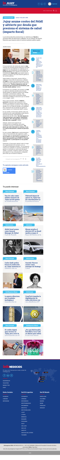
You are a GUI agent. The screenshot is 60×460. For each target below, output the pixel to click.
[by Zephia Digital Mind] (30, 453)
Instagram (6, 401)
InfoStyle (24, 407)
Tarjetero (6, 383)
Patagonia (24, 421)
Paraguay (42, 405)
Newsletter (6, 385)
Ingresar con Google (7, 171)
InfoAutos (29, 225)
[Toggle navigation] (56, 11)
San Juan (23, 425)
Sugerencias (6, 380)
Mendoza (23, 416)
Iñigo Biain (34, 447)
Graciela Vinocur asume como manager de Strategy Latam (39, 123)
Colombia (42, 398)
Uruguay (42, 407)
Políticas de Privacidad (40, 445)
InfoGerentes (9, 225)
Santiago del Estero (27, 432)
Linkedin (5, 398)
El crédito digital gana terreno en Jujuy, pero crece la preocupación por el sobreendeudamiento (39, 162)
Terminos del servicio (47, 448)
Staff (4, 387)
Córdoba (23, 398)
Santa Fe (23, 430)
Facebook (5, 396)
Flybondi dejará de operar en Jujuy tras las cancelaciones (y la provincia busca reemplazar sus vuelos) (39, 76)
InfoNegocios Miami (11, 292)
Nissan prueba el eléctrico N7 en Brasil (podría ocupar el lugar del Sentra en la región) (38, 99)
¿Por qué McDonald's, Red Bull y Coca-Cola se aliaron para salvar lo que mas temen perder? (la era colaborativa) (39, 175)
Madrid (42, 401)
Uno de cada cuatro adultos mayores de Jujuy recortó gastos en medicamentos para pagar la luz (39, 62)
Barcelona (43, 396)
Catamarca (24, 396)
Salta (22, 423)
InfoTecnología (26, 410)
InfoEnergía (29, 292)
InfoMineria (24, 405)
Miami (41, 403)
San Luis (23, 428)
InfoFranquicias (26, 403)
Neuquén (23, 419)
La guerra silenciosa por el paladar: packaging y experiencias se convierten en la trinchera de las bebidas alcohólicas (39, 136)
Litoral (23, 414)
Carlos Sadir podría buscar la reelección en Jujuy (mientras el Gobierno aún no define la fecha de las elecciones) (39, 112)
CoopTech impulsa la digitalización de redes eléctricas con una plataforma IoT (39, 150)
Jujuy (23, 412)
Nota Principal (8, 17)
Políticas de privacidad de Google (34, 448)
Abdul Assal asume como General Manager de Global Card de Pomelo (39, 87)
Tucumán (23, 435)
